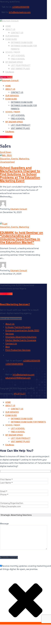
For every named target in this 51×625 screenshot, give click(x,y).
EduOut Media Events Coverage (20, 340)
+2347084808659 (14, 364)
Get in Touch (6, 77)
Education (5, 158)
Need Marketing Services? (15, 304)
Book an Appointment (11, 318)
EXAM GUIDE (11, 39)
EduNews (9, 72)
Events (14, 158)
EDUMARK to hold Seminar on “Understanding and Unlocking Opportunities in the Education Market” (21, 237)
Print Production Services (17, 350)
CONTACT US (17, 32)
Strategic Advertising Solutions (20, 337)
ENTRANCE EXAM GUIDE (22, 42)
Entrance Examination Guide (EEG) (22, 330)
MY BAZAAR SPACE (14, 62)
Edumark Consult (19, 209)
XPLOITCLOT (20, 393)
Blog (7, 346)
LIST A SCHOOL (18, 55)
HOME (8, 26)
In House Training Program (18, 327)
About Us (9, 324)
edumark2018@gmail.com (18, 377)
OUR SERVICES (12, 36)
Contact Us (11, 343)
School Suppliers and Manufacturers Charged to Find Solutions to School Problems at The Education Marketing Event (20, 174)
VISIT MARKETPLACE (20, 68)
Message (4, 523)
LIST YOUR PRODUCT (20, 65)
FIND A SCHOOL (18, 58)
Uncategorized (7, 162)
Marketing (24, 158)
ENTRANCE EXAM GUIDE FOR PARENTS (28, 422)
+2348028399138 (20, 7)
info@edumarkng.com (20, 12)
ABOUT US (10, 29)
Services (9, 333)
